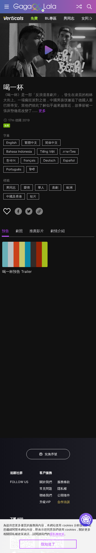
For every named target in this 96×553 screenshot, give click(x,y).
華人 (41, 187)
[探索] (79, 6)
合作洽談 (63, 502)
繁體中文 (31, 142)
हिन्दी (32, 169)
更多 (42, 110)
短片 (33, 196)
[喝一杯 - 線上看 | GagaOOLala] (34, 6)
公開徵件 (63, 495)
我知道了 (48, 544)
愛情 (27, 187)
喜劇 (55, 187)
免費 (34, 18)
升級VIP (45, 502)
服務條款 (63, 482)
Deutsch (49, 160)
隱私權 (62, 488)
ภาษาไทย (69, 151)
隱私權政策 (57, 534)
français (29, 160)
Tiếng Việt (47, 151)
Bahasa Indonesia (19, 151)
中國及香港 (14, 196)
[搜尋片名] (89, 6)
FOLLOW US (19, 482)
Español (69, 160)
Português (13, 169)
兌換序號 (51, 454)
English (11, 142)
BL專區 (50, 18)
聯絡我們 (46, 495)
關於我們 (46, 482)
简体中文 (51, 142)
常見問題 (46, 488)
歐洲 (69, 187)
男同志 (69, 18)
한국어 (11, 160)
